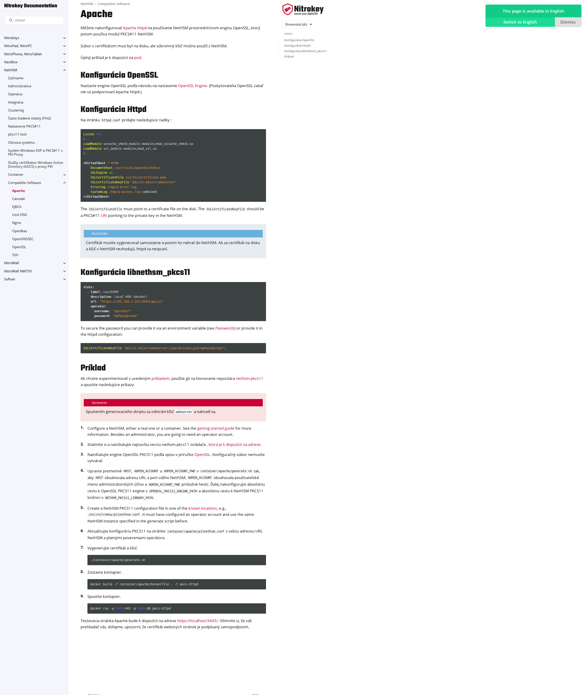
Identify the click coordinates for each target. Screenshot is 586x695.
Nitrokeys (11, 38)
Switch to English (520, 22)
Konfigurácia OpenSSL (299, 40)
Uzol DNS (19, 215)
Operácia (15, 94)
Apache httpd (135, 27)
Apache (18, 190)
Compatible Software (24, 182)
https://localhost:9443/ (197, 620)
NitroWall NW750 (18, 271)
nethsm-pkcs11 (249, 378)
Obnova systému (21, 142)
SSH (15, 255)
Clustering (16, 110)
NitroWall (11, 263)
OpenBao (19, 231)
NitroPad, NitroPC (18, 46)
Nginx (16, 223)
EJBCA (17, 206)
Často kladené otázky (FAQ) (29, 118)
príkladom (161, 378)
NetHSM (10, 70)
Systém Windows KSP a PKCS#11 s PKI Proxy (35, 152)
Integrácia (15, 102)
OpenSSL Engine (192, 85)
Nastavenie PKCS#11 (24, 126)
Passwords (224, 328)
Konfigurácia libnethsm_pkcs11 (305, 51)
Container (15, 174)
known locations (202, 508)
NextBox (11, 62)
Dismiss (568, 22)
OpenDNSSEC (22, 239)
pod (137, 57)
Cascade (18, 198)
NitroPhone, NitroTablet (23, 54)
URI (104, 215)
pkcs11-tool (17, 134)
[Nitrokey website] (303, 9)
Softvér (9, 279)
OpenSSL (19, 247)
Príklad (289, 56)
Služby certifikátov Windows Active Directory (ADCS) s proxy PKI (35, 164)
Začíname (15, 78)
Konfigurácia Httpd (297, 45)
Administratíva (19, 86)
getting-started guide (215, 428)
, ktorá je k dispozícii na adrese (233, 444)
